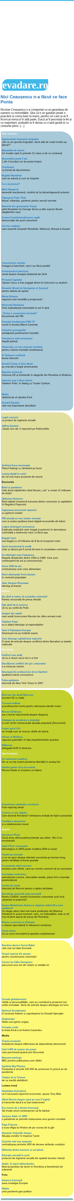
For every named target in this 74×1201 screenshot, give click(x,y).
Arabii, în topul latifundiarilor (18, 1163)
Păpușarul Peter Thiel (14, 197)
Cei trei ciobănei (11, 226)
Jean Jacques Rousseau (15, 583)
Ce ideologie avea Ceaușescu (18, 555)
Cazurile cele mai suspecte (17, 1141)
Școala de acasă (11, 885)
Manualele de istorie (13, 150)
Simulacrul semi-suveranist (17, 338)
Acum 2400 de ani (12, 566)
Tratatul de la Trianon (13, 1077)
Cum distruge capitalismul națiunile (22, 638)
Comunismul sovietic (14, 263)
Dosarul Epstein (11, 402)
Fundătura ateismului (14, 821)
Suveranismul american (15, 271)
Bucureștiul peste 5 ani (14, 158)
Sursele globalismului (14, 999)
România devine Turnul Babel (18, 945)
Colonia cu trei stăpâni (14, 812)
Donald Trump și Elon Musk (17, 363)
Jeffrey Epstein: (10, 426)
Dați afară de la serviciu (15, 605)
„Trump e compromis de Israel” (19, 313)
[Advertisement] (37, 40)
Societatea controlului (14, 874)
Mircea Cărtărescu (12, 711)
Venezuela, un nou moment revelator (22, 347)
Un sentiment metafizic (14, 759)
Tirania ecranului (11, 1041)
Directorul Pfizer (11, 834)
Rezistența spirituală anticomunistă (21, 894)
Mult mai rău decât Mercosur (18, 695)
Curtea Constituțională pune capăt (21, 217)
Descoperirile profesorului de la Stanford (24, 672)
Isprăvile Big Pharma (13, 1066)
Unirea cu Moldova (12, 737)
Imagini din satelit (12, 613)
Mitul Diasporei (10, 189)
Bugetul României (12, 175)
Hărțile (5, 1188)
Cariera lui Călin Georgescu (17, 962)
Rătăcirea (7, 745)
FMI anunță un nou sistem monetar (21, 518)
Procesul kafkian (11, 703)
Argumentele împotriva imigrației (20, 139)
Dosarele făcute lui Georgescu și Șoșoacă (25, 288)
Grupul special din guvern (16, 953)
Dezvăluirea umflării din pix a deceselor (24, 663)
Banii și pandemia (12, 487)
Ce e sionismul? (11, 184)
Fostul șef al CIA (11, 728)
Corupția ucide (10, 1027)
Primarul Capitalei (12, 279)
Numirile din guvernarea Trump (19, 206)
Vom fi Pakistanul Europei (16, 630)
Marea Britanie (10, 296)
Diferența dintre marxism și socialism (22, 1149)
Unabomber (8, 1019)
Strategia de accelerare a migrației (21, 720)
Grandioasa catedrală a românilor (20, 804)
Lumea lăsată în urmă (14, 474)
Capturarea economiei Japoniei (19, 510)
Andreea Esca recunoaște (16, 465)
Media (5, 394)
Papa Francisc (10, 1124)
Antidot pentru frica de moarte (18, 767)
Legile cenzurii (10, 417)
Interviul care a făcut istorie (17, 380)
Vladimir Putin (10, 621)
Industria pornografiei (14, 330)
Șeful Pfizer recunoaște (15, 846)
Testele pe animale (12, 854)
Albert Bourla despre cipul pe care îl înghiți (26, 1099)
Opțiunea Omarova (12, 498)
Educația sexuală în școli (16, 1155)
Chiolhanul (8, 167)
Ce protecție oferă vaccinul (16, 865)
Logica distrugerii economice (18, 526)
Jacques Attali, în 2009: (14, 1116)
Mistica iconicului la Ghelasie (18, 922)
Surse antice (9, 930)
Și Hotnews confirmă (13, 355)
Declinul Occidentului (14, 1010)
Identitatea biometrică (14, 1091)
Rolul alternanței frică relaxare (18, 574)
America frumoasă (12, 1180)
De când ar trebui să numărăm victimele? (25, 596)
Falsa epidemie (10, 680)
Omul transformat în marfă (16, 546)
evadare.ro (25, 85)
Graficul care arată (12, 655)
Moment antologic (12, 1057)
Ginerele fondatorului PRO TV (18, 321)
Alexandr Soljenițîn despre (16, 1133)
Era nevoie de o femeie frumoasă (20, 1107)
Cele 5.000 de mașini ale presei (19, 1049)
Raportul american (12, 372)
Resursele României (13, 305)
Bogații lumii (9, 538)
